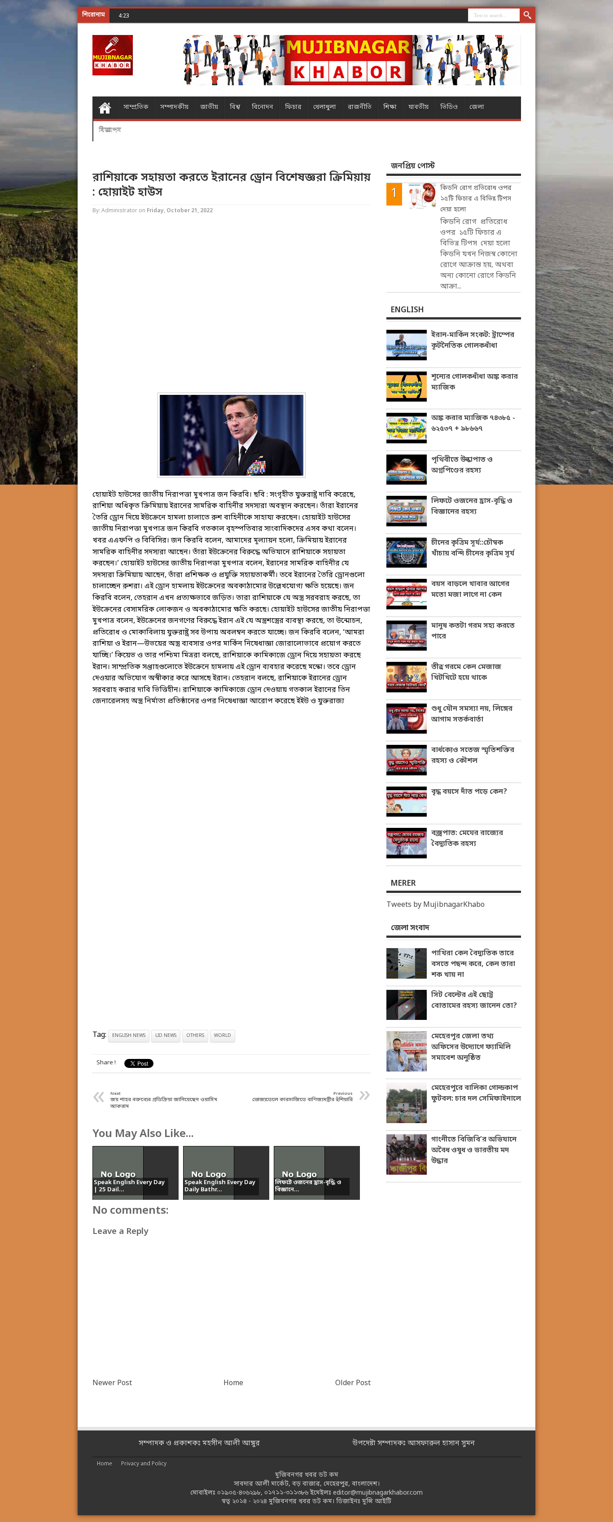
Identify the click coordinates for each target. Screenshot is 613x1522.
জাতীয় (209, 107)
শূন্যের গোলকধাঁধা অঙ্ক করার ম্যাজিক (474, 382)
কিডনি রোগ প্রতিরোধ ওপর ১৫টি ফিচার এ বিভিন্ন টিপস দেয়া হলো (476, 199)
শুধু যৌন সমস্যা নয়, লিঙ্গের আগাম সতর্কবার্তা (471, 714)
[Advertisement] (36, 143)
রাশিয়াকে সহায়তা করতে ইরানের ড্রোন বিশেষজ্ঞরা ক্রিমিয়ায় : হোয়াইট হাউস (231, 185)
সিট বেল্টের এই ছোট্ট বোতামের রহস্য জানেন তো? (474, 1000)
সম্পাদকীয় (174, 107)
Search (527, 16)
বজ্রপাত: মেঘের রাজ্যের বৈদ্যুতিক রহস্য (467, 838)
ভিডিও (449, 107)
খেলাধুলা (324, 107)
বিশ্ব (235, 107)
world (222, 1036)
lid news (165, 1036)
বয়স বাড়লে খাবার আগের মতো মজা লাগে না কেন (470, 589)
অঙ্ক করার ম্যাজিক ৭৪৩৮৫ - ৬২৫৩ (183, 15)
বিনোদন (262, 107)
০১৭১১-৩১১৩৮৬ (286, 1493)
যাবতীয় (418, 107)
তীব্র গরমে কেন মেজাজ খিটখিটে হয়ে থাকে (466, 672)
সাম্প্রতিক (136, 107)
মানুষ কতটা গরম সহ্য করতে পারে (473, 631)
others (195, 1036)
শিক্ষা (390, 107)
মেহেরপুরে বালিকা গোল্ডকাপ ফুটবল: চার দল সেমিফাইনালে (476, 1093)
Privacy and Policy (143, 1464)
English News (128, 1036)
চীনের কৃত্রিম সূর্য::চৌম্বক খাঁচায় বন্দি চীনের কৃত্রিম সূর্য (472, 548)
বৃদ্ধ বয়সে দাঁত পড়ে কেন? (469, 792)
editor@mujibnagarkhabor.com (378, 1493)
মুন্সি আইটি (376, 1501)
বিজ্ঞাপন (110, 130)
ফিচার (293, 107)
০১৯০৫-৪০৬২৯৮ (239, 1493)
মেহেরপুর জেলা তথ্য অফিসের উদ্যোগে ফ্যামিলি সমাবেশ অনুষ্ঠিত (471, 1047)
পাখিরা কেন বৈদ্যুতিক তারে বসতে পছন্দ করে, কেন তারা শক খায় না (473, 964)
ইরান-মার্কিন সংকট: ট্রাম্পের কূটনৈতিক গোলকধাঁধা (472, 340)
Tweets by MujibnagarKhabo (435, 905)
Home (104, 107)
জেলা (476, 107)
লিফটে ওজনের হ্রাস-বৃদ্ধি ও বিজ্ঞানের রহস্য (471, 506)
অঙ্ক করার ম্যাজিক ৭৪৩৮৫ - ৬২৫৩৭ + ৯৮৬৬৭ (473, 423)
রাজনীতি (360, 107)
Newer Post (112, 1383)
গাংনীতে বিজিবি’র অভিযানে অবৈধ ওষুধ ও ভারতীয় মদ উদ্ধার (474, 1150)
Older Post (353, 1383)
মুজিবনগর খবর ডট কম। (301, 1501)
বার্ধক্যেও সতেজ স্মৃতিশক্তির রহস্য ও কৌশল (472, 755)
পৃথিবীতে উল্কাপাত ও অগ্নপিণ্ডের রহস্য (462, 465)
